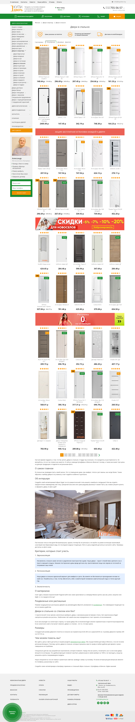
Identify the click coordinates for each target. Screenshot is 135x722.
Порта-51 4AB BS (62, 78)
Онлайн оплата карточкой (48, 699)
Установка (85, 16)
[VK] (97, 703)
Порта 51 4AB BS (44, 210)
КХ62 (62, 400)
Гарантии (42, 690)
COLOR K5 (115, 210)
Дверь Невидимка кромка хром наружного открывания (62, 443)
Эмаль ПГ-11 (80, 210)
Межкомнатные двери (25, 16)
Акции (118, 16)
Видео (70, 685)
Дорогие (68, 42)
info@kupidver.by (119, 2)
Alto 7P (80, 305)
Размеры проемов (74, 699)
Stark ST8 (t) (44, 169)
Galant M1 (97, 264)
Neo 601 (97, 117)
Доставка (66, 16)
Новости (32, 2)
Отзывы (51, 2)
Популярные (51, 42)
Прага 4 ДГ (79, 265)
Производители (73, 690)
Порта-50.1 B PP (97, 78)
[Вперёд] (99, 454)
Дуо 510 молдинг (97, 401)
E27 (115, 400)
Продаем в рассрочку (17, 685)
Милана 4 (62, 305)
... (77, 455)
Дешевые (60, 42)
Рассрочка (48, 16)
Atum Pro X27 (44, 360)
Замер (102, 16)
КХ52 (80, 360)
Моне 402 (79, 169)
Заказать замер (21, 193)
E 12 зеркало (44, 441)
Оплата (59, 2)
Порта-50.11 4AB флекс (79, 401)
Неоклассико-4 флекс (44, 305)
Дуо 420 (115, 305)
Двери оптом (72, 704)
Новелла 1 (97, 360)
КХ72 (97, 305)
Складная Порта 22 (79, 441)
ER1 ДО (115, 360)
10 (96, 455)
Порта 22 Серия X (44, 78)
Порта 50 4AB (62, 209)
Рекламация (43, 695)
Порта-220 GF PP (115, 78)
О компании (14, 2)
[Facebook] (100, 703)
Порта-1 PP (80, 77)
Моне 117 (44, 401)
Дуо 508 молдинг (97, 210)
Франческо (44, 264)
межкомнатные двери (77, 642)
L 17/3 (62, 117)
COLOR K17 (97, 441)
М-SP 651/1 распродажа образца (44, 119)
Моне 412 (62, 169)
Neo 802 (97, 169)
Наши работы (42, 2)
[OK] (107, 703)
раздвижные (97, 605)
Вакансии (13, 690)
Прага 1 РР (79, 117)
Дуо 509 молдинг (62, 360)
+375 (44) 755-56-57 (103, 680)
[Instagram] (103, 703)
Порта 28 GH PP (115, 118)
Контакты (24, 2)
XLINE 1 (115, 169)
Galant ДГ (62, 264)
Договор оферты (73, 695)
